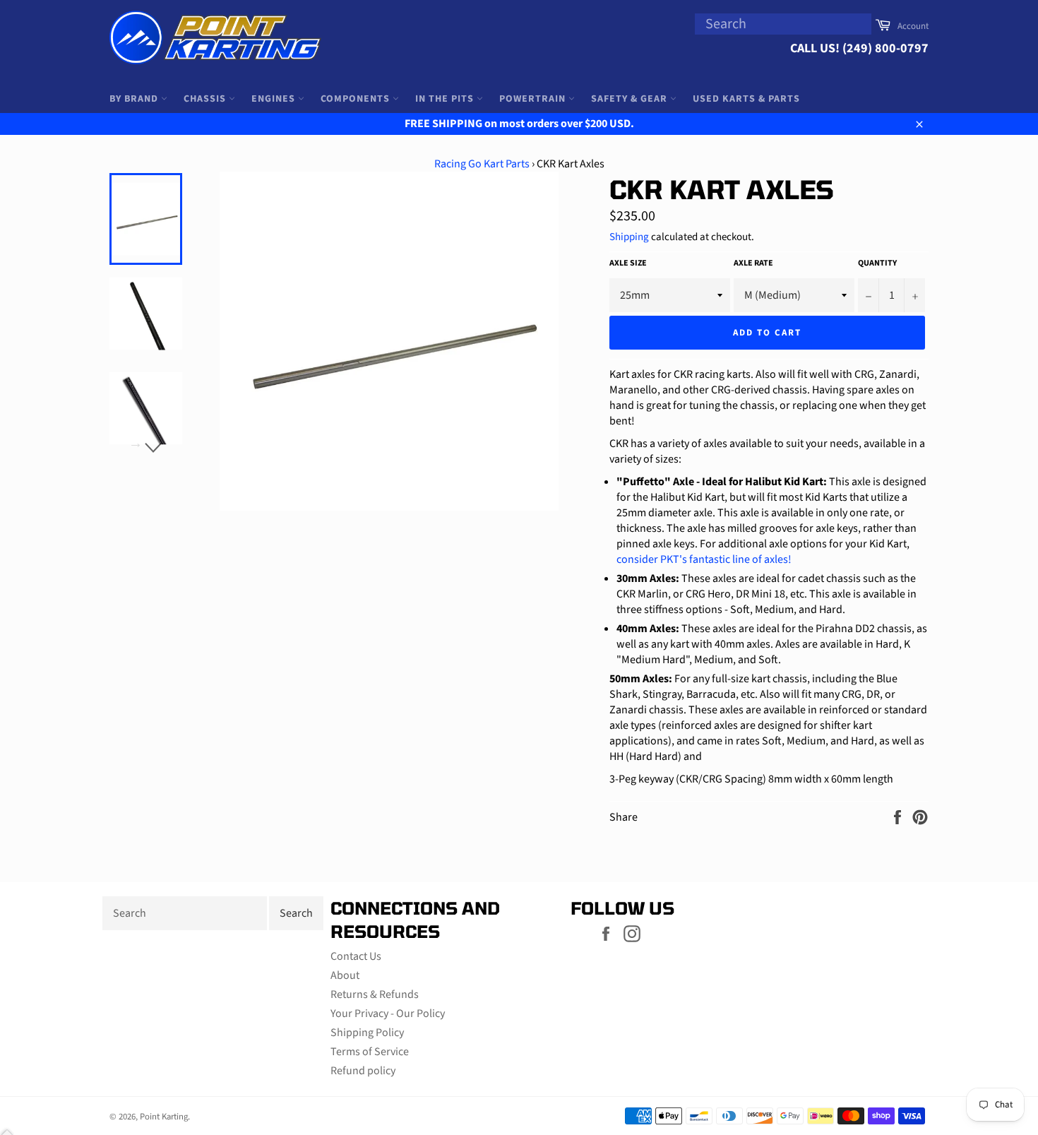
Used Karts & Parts (746, 99)
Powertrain (533, 99)
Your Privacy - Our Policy (387, 1013)
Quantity (877, 263)
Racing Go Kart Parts (482, 164)
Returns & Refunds (374, 994)
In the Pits (446, 99)
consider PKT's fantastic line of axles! (704, 559)
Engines (274, 99)
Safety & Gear (630, 99)
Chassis (206, 99)
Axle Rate (753, 263)
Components (357, 99)
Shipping (629, 237)
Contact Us (355, 956)
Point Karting (164, 1116)
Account (913, 26)
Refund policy (362, 1070)
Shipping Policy (367, 1032)
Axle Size (628, 263)
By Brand (135, 99)
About (344, 975)
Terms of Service (369, 1051)
